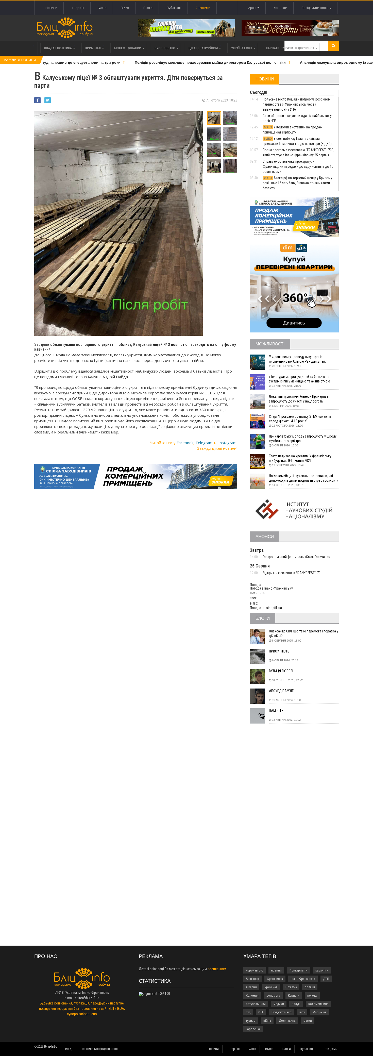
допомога (273, 995)
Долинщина (287, 1021)
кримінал (271, 987)
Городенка (253, 1029)
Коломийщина (318, 1004)
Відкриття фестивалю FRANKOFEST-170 (291, 573)
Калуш (296, 1004)
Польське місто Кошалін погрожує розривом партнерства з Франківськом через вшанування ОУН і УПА (296, 104)
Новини (51, 8)
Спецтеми (203, 8)
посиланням (217, 969)
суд (248, 1012)
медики (279, 1004)
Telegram (203, 442)
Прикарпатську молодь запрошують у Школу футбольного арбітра (302, 438)
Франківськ (275, 979)
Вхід (68, 1049)
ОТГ (261, 1012)
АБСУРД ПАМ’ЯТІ (281, 691)
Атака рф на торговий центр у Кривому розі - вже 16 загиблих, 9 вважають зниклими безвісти (297, 183)
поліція (310, 987)
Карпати (293, 995)
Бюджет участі (282, 1012)
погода (312, 995)
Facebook (185, 442)
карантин (321, 970)
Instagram (227, 442)
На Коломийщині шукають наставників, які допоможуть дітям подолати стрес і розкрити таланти (303, 478)
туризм (251, 1021)
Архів (253, 8)
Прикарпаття (299, 970)
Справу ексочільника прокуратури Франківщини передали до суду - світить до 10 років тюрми (298, 166)
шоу (302, 1012)
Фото (102, 8)
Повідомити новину (316, 8)
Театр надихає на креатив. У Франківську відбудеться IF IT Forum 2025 (300, 458)
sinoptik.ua (274, 608)
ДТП (326, 979)
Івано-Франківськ (303, 979)
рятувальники (256, 1004)
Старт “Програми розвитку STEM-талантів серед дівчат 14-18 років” (300, 418)
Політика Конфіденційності (100, 1049)
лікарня (251, 987)
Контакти (280, 8)
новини (276, 970)
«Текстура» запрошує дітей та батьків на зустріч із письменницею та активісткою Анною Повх (299, 379)
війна (267, 1021)
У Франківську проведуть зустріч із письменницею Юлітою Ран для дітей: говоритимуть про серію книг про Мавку (299, 359)
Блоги (147, 8)
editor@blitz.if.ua (87, 998)
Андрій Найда (115, 376)
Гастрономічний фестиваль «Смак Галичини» (296, 557)
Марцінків (320, 1012)
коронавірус (254, 970)
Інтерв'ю (78, 8)
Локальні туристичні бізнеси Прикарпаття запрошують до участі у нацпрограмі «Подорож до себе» (300, 398)
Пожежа (291, 987)
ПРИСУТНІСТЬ (279, 651)
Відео (125, 8)
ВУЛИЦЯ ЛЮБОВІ (281, 671)
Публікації (174, 8)
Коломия (252, 995)
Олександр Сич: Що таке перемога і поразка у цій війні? (303, 633)
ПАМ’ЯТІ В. (276, 711)
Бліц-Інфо (252, 979)
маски (307, 1021)
